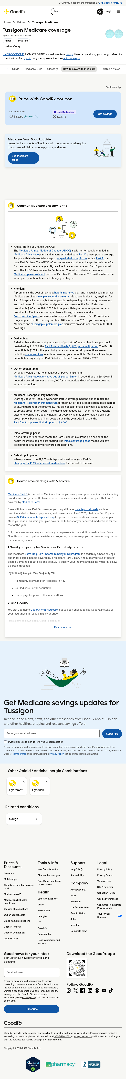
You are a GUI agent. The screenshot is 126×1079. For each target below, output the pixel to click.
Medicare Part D (18, 494)
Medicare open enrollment (29, 274)
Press (73, 895)
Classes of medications (16, 909)
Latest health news (48, 898)
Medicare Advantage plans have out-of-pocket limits (45, 376)
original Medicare (67, 258)
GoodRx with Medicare (44, 609)
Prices (21, 22)
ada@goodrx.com (83, 1036)
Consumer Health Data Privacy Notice (109, 906)
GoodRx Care (11, 938)
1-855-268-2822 (62, 1036)
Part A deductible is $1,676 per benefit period (71, 346)
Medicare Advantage (26, 254)
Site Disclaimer (105, 887)
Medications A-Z (12, 894)
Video (41, 904)
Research (76, 901)
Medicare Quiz (33, 69)
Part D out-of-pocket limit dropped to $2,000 (40, 422)
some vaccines (34, 354)
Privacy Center (105, 875)
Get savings (105, 114)
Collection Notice (106, 892)
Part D (82, 254)
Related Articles (110, 69)
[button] (77, 11)
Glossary (52, 69)
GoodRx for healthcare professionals (50, 883)
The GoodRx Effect (80, 907)
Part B (100, 258)
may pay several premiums (53, 296)
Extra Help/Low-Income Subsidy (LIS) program (53, 554)
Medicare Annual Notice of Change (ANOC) (45, 250)
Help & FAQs (77, 869)
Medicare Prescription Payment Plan (36, 403)
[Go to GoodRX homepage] (15, 11)
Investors (75, 925)
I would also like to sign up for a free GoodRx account (35, 741)
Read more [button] (60, 627)
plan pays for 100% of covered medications (39, 463)
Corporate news (79, 931)
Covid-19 (42, 928)
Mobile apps (10, 879)
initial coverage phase (77, 441)
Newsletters (44, 910)
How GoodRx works (48, 869)
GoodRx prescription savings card (19, 887)
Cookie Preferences (107, 898)
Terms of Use (19, 753)
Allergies (42, 916)
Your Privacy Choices (104, 915)
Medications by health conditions (15, 902)
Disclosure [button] (111, 87)
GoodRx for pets (12, 926)
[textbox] (52, 733)
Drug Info (23, 40)
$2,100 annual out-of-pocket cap (35, 517)
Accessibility (77, 875)
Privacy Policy (56, 753)
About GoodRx (78, 889)
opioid (27, 58)
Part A (83, 258)
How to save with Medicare (79, 69)
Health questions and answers (49, 942)
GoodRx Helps (78, 913)
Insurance (9, 873)
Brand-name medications (17, 920)
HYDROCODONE (13, 54)
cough (69, 54)
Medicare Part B (31, 502)
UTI (39, 922)
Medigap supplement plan (47, 324)
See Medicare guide (20, 158)
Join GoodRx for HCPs (110, 2)
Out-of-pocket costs (14, 914)
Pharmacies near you (49, 875)
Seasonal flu (44, 934)
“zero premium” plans (27, 316)
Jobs (73, 919)
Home (7, 22)
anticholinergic (71, 58)
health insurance (64, 292)
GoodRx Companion (14, 932)
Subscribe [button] (112, 733)
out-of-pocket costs (86, 509)
